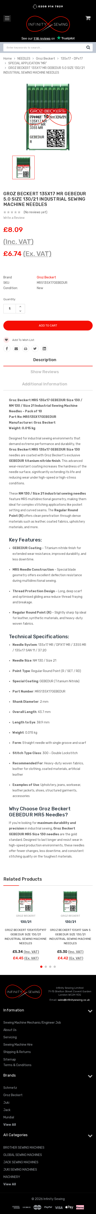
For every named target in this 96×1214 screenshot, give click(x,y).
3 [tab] (50, 967)
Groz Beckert (45, 58)
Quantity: (9, 299)
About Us (10, 1030)
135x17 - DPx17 (72, 58)
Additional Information (44, 384)
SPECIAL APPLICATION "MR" (27, 63)
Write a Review (14, 218)
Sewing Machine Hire (18, 1045)
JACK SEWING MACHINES (20, 1162)
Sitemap (9, 1059)
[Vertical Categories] (7, 18)
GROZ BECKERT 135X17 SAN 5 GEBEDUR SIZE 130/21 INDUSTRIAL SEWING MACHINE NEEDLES (70, 936)
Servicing (10, 1037)
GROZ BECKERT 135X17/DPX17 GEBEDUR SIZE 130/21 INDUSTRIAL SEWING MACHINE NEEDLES (26, 936)
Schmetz (10, 1088)
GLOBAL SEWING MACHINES (22, 1155)
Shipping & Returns (17, 1052)
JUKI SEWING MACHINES (20, 1170)
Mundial (8, 1117)
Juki (6, 1103)
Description (44, 359)
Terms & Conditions (17, 1065)
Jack (6, 1110)
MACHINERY (11, 1177)
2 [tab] (46, 967)
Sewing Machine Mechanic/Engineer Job (32, 1023)
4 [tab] (55, 967)
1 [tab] (41, 967)
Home (7, 58)
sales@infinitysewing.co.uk (74, 1000)
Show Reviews (45, 371)
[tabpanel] (23, 168)
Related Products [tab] (22, 879)
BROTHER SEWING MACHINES (23, 1148)
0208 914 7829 (50, 6)
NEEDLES (23, 58)
